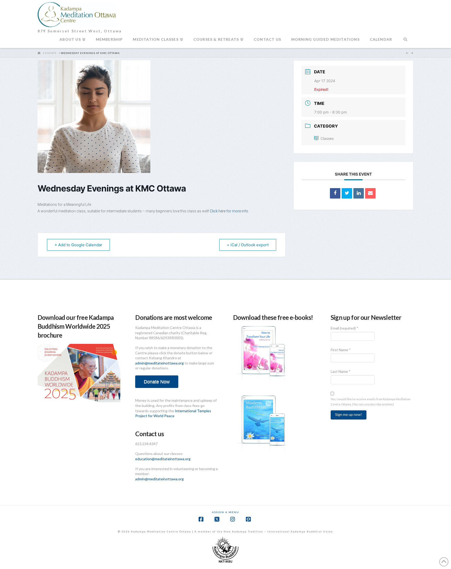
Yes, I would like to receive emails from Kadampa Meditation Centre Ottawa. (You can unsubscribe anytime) (371, 401)
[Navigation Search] (405, 41)
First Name (341, 350)
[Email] (370, 193)
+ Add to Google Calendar (78, 244)
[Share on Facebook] (335, 193)
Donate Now (157, 381)
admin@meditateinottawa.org (159, 363)
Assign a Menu (225, 512)
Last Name (341, 371)
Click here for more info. (230, 211)
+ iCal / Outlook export (248, 244)
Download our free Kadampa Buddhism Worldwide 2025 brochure (76, 326)
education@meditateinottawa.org (163, 459)
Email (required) (344, 328)
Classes (327, 138)
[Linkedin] (358, 193)
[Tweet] (347, 193)
